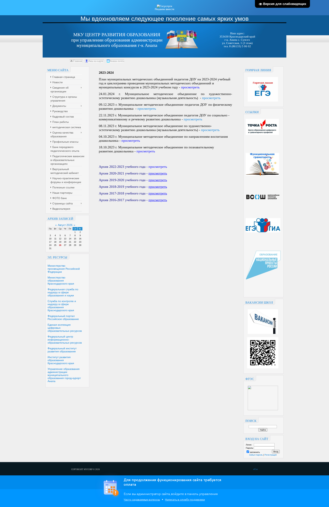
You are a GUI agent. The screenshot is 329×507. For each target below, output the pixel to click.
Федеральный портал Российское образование (63, 317)
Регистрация (270, 455)
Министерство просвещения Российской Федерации (64, 268)
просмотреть (211, 98)
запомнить (255, 452)
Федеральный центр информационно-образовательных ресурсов (65, 339)
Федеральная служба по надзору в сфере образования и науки (63, 292)
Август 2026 (65, 224)
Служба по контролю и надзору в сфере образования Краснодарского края (62, 306)
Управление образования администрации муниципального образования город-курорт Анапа (64, 375)
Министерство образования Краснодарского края (61, 280)
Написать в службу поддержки (185, 499)
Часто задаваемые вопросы (142, 499)
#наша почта (117, 61)
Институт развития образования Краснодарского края (61, 360)
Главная (77, 61)
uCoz (255, 469)
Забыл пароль (256, 455)
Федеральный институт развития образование (62, 350)
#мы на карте (95, 61)
